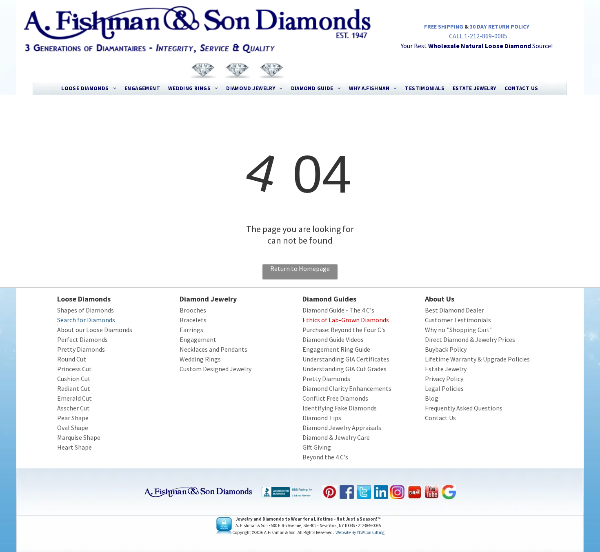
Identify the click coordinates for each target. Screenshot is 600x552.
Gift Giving (316, 447)
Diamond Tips (321, 418)
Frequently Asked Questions (463, 408)
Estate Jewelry (446, 369)
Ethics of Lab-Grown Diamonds (345, 320)
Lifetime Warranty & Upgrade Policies (477, 359)
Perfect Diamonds (82, 339)
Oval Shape (72, 427)
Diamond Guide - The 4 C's (338, 310)
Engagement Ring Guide (336, 349)
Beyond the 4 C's (325, 457)
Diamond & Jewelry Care (336, 437)
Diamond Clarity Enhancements (346, 388)
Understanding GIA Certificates (345, 359)
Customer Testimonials (458, 320)
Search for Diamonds (86, 320)
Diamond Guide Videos (333, 339)
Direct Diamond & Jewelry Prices (470, 339)
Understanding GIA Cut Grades (344, 369)
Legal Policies (444, 388)
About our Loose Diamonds (94, 330)
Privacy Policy (444, 379)
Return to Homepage (300, 268)
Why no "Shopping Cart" (459, 330)
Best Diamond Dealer (454, 310)
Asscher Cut (73, 408)
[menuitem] (88, 88)
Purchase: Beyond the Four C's (344, 330)
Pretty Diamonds (81, 349)
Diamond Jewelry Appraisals (341, 427)
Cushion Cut (74, 379)
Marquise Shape (78, 437)
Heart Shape (74, 447)
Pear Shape (73, 418)
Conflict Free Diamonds (335, 398)
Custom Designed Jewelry (215, 369)
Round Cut (71, 359)
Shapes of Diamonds (85, 310)
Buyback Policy (446, 349)
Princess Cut (74, 369)
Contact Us (440, 418)
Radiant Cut (73, 388)
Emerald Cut (74, 398)
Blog (431, 398)
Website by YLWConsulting (360, 532)
